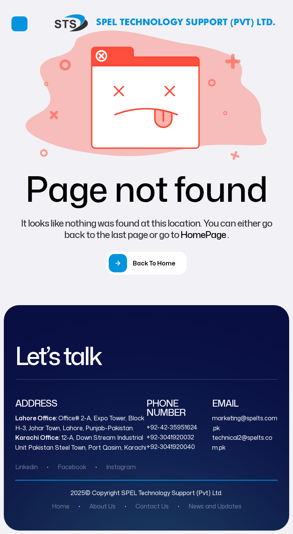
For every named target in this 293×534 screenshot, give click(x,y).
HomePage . (204, 234)
